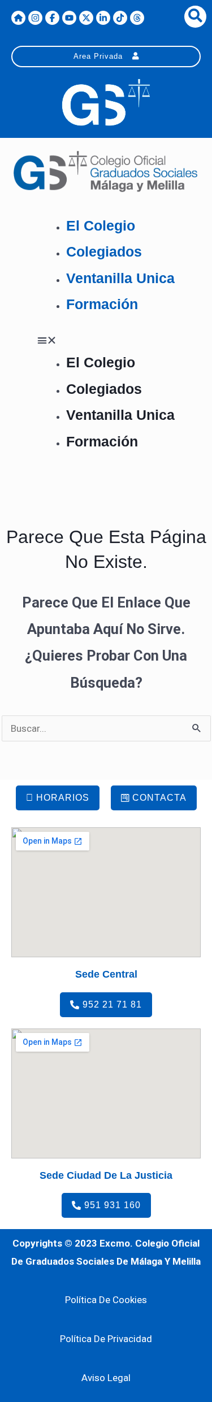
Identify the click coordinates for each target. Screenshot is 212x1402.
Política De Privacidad (106, 1338)
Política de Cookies (106, 1299)
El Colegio (100, 225)
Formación (102, 304)
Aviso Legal (106, 1377)
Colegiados (104, 251)
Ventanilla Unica (120, 278)
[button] (106, 341)
